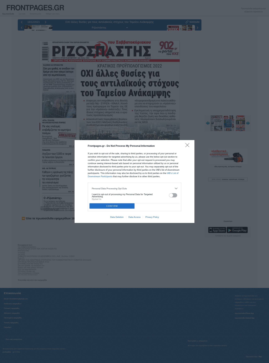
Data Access (134, 217)
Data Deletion (117, 217)
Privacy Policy (152, 217)
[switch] (173, 195)
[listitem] (134, 188)
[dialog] (134, 181)
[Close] (188, 146)
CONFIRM (112, 206)
